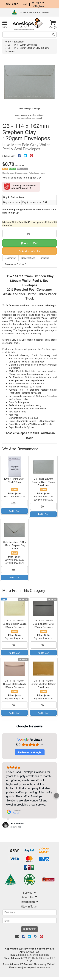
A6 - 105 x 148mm (35, 383)
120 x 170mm (35, 386)
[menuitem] (19, 155)
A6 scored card (17, 305)
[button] (2, 795)
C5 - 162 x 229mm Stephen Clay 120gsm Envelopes (43, 482)
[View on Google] (5, 825)
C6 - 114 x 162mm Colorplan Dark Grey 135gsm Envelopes (43, 624)
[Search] (53, 34)
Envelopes (19, 41)
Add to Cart (31, 243)
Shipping (44, 257)
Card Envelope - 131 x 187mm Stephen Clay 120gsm (14, 545)
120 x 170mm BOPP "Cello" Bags (14, 480)
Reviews (9, 264)
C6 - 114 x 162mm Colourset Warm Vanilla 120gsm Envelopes (14, 624)
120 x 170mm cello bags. (43, 305)
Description (10, 257)
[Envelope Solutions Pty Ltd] (28, 23)
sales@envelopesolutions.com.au (33, 967)
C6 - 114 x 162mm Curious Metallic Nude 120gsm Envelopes (14, 684)
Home (8, 41)
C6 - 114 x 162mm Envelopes (22, 44)
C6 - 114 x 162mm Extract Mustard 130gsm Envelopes (43, 684)
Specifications (28, 257)
